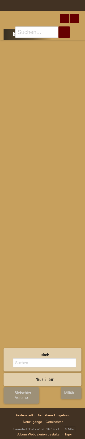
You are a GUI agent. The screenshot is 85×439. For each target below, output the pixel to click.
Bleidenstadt (24, 415)
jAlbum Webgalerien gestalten (39, 434)
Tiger (68, 434)
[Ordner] (6, 6)
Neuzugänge (32, 422)
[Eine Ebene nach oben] (9, 33)
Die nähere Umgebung (54, 415)
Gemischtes (54, 422)
